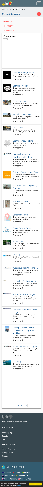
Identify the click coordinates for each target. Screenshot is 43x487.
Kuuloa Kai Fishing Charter (24, 281)
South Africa (23, 475)
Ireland (27, 472)
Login (4, 439)
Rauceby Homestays (22, 114)
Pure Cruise (18, 241)
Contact (4, 456)
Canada (17, 472)
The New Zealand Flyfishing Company (25, 186)
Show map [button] (7, 30)
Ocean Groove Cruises (23, 228)
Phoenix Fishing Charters (24, 72)
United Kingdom (10, 479)
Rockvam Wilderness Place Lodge (25, 311)
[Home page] (6, 3)
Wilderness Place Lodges (24, 294)
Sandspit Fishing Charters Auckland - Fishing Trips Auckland (24, 331)
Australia (7, 472)
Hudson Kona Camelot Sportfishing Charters (23, 155)
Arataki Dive (18, 127)
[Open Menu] (38, 3)
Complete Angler (20, 86)
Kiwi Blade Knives (20, 201)
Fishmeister (18, 362)
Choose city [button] (8, 26)
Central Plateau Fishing (23, 141)
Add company (7, 433)
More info (19, 485)
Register (5, 436)
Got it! (35, 484)
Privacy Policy (7, 453)
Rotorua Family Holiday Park (25, 172)
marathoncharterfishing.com (25, 346)
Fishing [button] (6, 21)
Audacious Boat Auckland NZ (25, 268)
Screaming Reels (20, 215)
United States (25, 479)
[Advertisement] (19, 54)
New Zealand (9, 475)
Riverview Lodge (20, 101)
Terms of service (8, 449)
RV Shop (17, 254)
